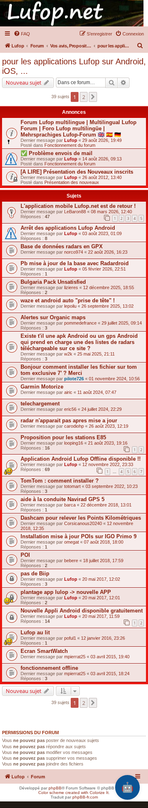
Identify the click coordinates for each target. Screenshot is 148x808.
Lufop (70, 140)
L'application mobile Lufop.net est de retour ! (78, 206)
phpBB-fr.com (85, 797)
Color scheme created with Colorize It (73, 792)
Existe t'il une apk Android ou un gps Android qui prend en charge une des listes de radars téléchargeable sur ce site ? (79, 342)
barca (70, 504)
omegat (71, 541)
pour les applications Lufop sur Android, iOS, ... (74, 66)
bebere (71, 560)
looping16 (73, 443)
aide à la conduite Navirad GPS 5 (62, 499)
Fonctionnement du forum (69, 145)
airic (68, 392)
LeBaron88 (75, 211)
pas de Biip (35, 573)
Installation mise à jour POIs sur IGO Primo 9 (78, 536)
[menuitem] (22, 34)
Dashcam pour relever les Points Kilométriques (81, 518)
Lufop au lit (35, 632)
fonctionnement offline (49, 668)
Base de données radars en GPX (62, 246)
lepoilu (70, 306)
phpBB (55, 788)
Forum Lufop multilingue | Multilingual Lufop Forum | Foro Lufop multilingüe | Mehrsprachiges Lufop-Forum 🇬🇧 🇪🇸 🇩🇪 (78, 128)
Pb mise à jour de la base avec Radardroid (75, 263)
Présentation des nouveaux (71, 182)
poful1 (70, 638)
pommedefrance (80, 322)
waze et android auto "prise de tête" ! (68, 300)
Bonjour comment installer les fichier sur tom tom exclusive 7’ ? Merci (79, 370)
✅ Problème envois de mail (56, 153)
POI (25, 555)
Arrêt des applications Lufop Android (68, 228)
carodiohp (74, 426)
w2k (68, 353)
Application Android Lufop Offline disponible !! (81, 459)
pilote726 (74, 378)
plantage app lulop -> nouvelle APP (66, 592)
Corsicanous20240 (83, 523)
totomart (72, 486)
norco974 (73, 252)
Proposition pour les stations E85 (63, 437)
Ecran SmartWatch (44, 651)
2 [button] (83, 97)
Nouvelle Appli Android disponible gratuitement (82, 611)
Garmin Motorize (42, 387)
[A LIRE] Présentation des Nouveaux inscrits (77, 172)
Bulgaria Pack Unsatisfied (53, 282)
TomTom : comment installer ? (60, 481)
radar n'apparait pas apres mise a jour (69, 420)
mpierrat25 (75, 656)
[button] (93, 97)
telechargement (40, 403)
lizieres (71, 287)
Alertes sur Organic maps (53, 317)
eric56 (70, 409)
